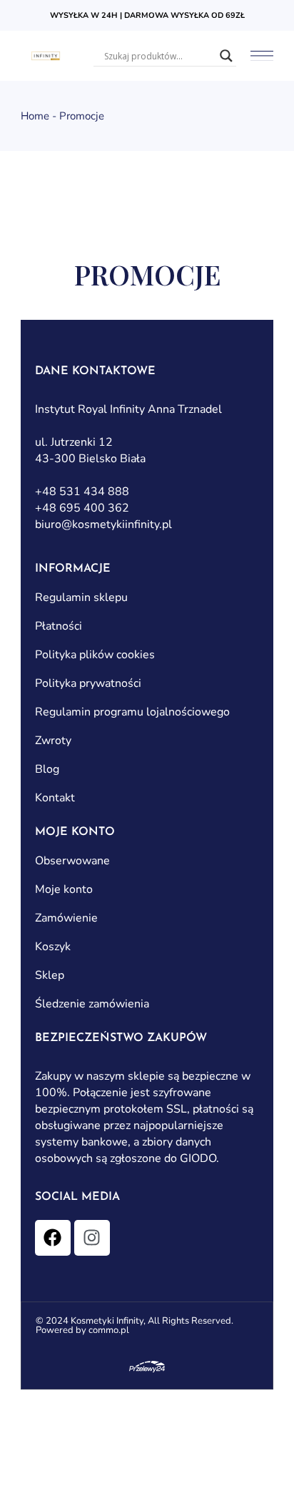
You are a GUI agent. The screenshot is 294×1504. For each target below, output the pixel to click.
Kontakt (55, 798)
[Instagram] (92, 1238)
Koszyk (53, 946)
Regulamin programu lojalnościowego (132, 712)
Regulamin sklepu (81, 597)
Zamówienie (66, 918)
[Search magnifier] (226, 56)
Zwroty (53, 740)
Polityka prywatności (88, 683)
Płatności (58, 626)
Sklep (49, 975)
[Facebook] (53, 1238)
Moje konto (64, 889)
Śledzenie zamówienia (92, 1004)
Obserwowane (72, 861)
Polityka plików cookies (95, 655)
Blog (47, 769)
